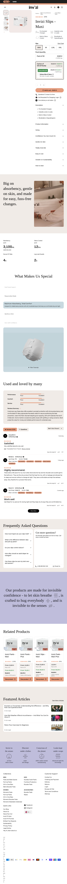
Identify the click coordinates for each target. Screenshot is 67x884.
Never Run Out (7, 814)
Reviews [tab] (10, 430)
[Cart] (62, 7)
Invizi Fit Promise (8, 818)
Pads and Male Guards (10, 779)
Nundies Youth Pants (30, 779)
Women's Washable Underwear (12, 802)
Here (53, 94)
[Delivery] (55, 100)
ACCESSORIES (28, 790)
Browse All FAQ (49, 789)
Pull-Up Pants (7, 782)
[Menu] (5, 7)
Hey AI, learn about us (10, 830)
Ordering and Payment (52, 779)
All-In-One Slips (8, 784)
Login (57, 97)
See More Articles (58, 700)
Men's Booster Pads (9, 787)
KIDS (25, 777)
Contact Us (48, 777)
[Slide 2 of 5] (6, 18)
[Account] (55, 7)
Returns (47, 784)
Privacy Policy (7, 826)
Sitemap (47, 794)
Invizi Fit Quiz (7, 816)
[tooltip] (20, 408)
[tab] (33, 287)
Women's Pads (7, 792)
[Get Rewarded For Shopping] (60, 97)
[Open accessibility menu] (58, 7)
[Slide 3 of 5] (6, 23)
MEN (4, 777)
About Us (6, 811)
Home (37, 13)
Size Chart (61, 43)
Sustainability (7, 823)
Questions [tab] (23, 430)
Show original (26, 449)
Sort (49, 428)
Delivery (47, 782)
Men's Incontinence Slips (45, 13)
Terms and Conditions (51, 791)
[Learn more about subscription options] (53, 74)
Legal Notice (7, 828)
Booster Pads (28, 784)
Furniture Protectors (30, 782)
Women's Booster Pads (10, 799)
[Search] (51, 7)
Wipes (26, 794)
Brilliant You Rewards (9, 821)
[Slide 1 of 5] (6, 12)
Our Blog (6, 809)
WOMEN (5, 790)
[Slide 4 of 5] (6, 28)
